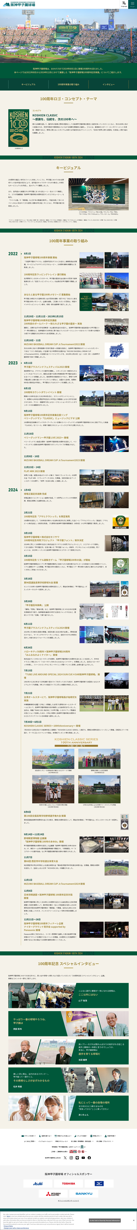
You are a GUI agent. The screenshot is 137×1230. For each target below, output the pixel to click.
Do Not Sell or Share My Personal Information (105, 1220)
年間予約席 (110, 1136)
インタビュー (109, 84)
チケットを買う (29, 1136)
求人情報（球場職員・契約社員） (81, 1141)
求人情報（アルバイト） (104, 1141)
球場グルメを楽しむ (63, 1136)
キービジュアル (28, 84)
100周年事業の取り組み (68, 84)
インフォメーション (44, 1141)
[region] (68, 1220)
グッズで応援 (81, 1136)
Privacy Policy (8, 1226)
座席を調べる (46, 1136)
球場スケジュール (61, 1141)
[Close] (134, 1220)
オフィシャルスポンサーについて (68, 1201)
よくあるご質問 (29, 1141)
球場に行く (96, 1136)
